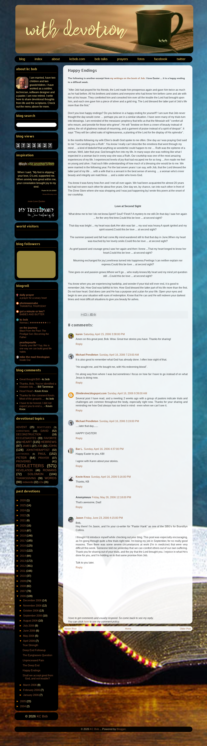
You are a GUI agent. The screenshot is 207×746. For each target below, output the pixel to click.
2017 (23, 540)
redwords (27, 482)
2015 (23, 550)
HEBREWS (49, 442)
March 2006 (30, 685)
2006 (23, 596)
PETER (21, 457)
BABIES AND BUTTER (32, 314)
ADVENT (21, 427)
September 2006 (33, 615)
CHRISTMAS (22, 431)
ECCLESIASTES (26, 438)
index (38, 59)
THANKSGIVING (26, 478)
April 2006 (29, 640)
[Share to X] (88, 314)
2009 (23, 581)
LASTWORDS (22, 454)
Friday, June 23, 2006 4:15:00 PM (103, 517)
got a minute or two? (32, 311)
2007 (23, 591)
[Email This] (82, 314)
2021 (23, 520)
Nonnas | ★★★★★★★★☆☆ (35, 322)
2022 (23, 515)
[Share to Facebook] (91, 314)
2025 (23, 505)
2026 (23, 500)
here (86, 621)
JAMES (26, 446)
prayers (122, 59)
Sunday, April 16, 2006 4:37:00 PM (104, 449)
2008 (23, 586)
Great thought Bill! (29, 379)
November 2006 (32, 605)
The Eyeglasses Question (37, 655)
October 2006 (31, 610)
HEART (26, 442)
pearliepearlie (28, 342)
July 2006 (29, 625)
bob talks (101, 59)
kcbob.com (77, 59)
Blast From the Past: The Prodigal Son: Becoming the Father (34, 333)
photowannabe (29, 303)
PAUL (42, 453)
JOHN (52, 445)
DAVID (45, 430)
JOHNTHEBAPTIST (38, 450)
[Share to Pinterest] (94, 314)
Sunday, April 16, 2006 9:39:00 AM (127, 393)
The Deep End (31, 665)
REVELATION (24, 470)
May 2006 (29, 635)
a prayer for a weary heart (33, 297)
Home (128, 628)
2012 (23, 565)
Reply (79, 344)
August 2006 (30, 620)
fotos (141, 59)
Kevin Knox (83, 476)
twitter (181, 59)
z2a (41, 482)
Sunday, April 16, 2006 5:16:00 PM (111, 476)
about (56, 59)
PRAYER (43, 457)
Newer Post (70, 628)
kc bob (24, 319)
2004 (23, 706)
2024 (23, 510)
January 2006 (31, 695)
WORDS (51, 478)
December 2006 (32, 600)
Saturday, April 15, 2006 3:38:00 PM (104, 334)
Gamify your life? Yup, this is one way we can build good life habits (36, 348)
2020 (23, 525)
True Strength (30, 645)
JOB (39, 446)
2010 (23, 575)
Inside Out (25, 360)
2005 (23, 701)
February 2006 (32, 690)
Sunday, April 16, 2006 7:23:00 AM (119, 354)
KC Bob (42, 716)
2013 (23, 560)
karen (79, 334)
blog (22, 59)
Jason (79, 517)
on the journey (28, 327)
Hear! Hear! (26, 391)
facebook (160, 59)
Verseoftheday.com (49, 194)
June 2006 (29, 630)
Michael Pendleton (87, 354)
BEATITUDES (44, 427)
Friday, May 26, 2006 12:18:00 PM (111, 497)
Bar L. (79, 449)
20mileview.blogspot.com (91, 393)
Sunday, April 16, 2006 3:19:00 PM (119, 421)
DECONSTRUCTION (28, 434)
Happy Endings (31, 670)
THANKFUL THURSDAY (33, 306)
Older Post (185, 628)
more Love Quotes (36, 201)
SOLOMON (35, 474)
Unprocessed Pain (33, 660)
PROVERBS (23, 461)
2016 (23, 545)
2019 (23, 530)
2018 (23, 535)
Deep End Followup (34, 650)
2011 (23, 570)
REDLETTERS (30, 465)
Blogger (121, 729)
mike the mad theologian (35, 357)
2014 (23, 555)
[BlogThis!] (85, 314)
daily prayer (27, 295)
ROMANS (50, 470)
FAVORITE (50, 438)
